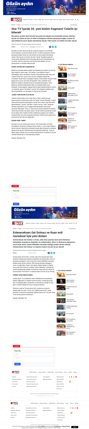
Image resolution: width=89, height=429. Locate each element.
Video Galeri (15, 384)
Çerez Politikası (59, 372)
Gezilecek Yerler (60, 386)
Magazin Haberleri (47, 379)
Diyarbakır (25, 19)
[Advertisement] (34, 151)
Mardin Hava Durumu (32, 386)
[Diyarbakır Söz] (16, 19)
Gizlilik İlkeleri (50, 372)
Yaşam (64, 19)
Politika (39, 19)
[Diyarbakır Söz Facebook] (69, 377)
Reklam (75, 372)
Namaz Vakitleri (60, 379)
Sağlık (51, 19)
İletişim (70, 372)
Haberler (13, 24)
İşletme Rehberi (60, 384)
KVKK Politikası (33, 372)
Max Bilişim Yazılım (50, 395)
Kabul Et (74, 427)
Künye (65, 372)
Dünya (68, 19)
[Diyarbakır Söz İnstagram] (73, 377)
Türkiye (35, 19)
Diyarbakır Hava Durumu (32, 384)
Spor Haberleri (46, 376)
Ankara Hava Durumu (32, 379)
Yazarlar (72, 19)
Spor (43, 19)
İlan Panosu (59, 388)
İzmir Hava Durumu (31, 381)
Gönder (16, 204)
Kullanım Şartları (42, 372)
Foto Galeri (14, 381)
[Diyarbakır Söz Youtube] (76, 377)
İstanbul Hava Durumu (32, 376)
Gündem (31, 19)
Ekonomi (47, 19)
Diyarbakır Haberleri (16, 379)
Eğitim (60, 19)
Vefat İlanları (59, 381)
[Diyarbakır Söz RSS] (70, 382)
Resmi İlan (55, 19)
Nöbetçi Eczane (60, 376)
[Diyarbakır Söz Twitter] (71, 377)
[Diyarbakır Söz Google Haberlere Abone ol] (74, 25)
